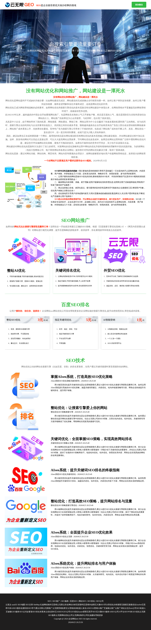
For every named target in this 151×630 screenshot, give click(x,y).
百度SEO (73, 601)
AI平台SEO (123, 612)
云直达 (8, 605)
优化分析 (113, 605)
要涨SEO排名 (34, 612)
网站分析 (72, 605)
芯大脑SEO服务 (102, 612)
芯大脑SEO (99, 605)
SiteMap (36, 605)
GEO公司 (66, 612)
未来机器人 (78, 608)
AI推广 (101, 608)
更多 (101, 615)
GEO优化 (74, 612)
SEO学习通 (32, 608)
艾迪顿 (106, 608)
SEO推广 (56, 601)
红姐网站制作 (45, 605)
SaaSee (139, 605)
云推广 (112, 608)
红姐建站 (91, 615)
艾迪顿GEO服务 (12, 612)
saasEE (14, 605)
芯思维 (54, 605)
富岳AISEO (87, 608)
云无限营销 (57, 608)
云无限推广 (47, 608)
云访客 (40, 608)
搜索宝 (126, 605)
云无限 (60, 605)
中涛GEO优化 (134, 612)
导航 (97, 615)
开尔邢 (107, 605)
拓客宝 (65, 608)
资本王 (54, 612)
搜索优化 (132, 605)
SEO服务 (65, 601)
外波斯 (92, 605)
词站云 (123, 608)
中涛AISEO (12, 608)
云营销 (70, 608)
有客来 (42, 612)
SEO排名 (91, 601)
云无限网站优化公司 (64, 615)
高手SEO (92, 612)
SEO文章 (29, 605)
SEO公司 (100, 601)
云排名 (65, 605)
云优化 (48, 612)
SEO (49, 601)
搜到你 (25, 608)
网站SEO (82, 601)
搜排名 (19, 608)
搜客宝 (120, 605)
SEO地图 (21, 605)
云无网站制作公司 (80, 615)
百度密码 (80, 605)
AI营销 (95, 608)
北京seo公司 (131, 608)
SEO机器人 (141, 608)
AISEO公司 (114, 612)
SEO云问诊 (24, 612)
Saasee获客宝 (83, 612)
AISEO (59, 612)
